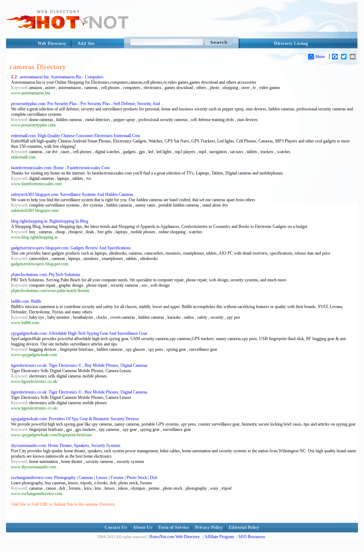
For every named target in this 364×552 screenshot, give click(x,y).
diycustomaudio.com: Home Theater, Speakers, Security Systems (66, 445)
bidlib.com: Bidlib (26, 301)
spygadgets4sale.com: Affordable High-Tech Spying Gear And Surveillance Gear (79, 333)
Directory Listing (291, 43)
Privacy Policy (209, 527)
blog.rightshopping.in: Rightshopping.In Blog (49, 221)
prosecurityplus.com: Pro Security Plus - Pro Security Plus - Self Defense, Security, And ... (87, 103)
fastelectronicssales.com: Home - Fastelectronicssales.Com (60, 167)
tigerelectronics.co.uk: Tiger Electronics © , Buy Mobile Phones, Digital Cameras (79, 365)
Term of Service (173, 527)
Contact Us (116, 527)
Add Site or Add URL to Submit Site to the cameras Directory (63, 504)
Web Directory (52, 43)
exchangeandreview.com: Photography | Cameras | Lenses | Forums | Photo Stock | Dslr (84, 477)
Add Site (86, 43)
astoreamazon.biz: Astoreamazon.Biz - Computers (61, 76)
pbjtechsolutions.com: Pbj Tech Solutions (45, 274)
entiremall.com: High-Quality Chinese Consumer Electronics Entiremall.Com (75, 135)
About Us (142, 527)
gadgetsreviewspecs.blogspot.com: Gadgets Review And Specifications (71, 247)
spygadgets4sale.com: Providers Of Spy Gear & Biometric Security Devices (75, 418)
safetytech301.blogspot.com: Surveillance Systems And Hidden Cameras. (72, 194)
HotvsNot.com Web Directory (174, 536)
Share (320, 56)
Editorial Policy (244, 527)
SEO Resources (252, 536)
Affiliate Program (219, 536)
